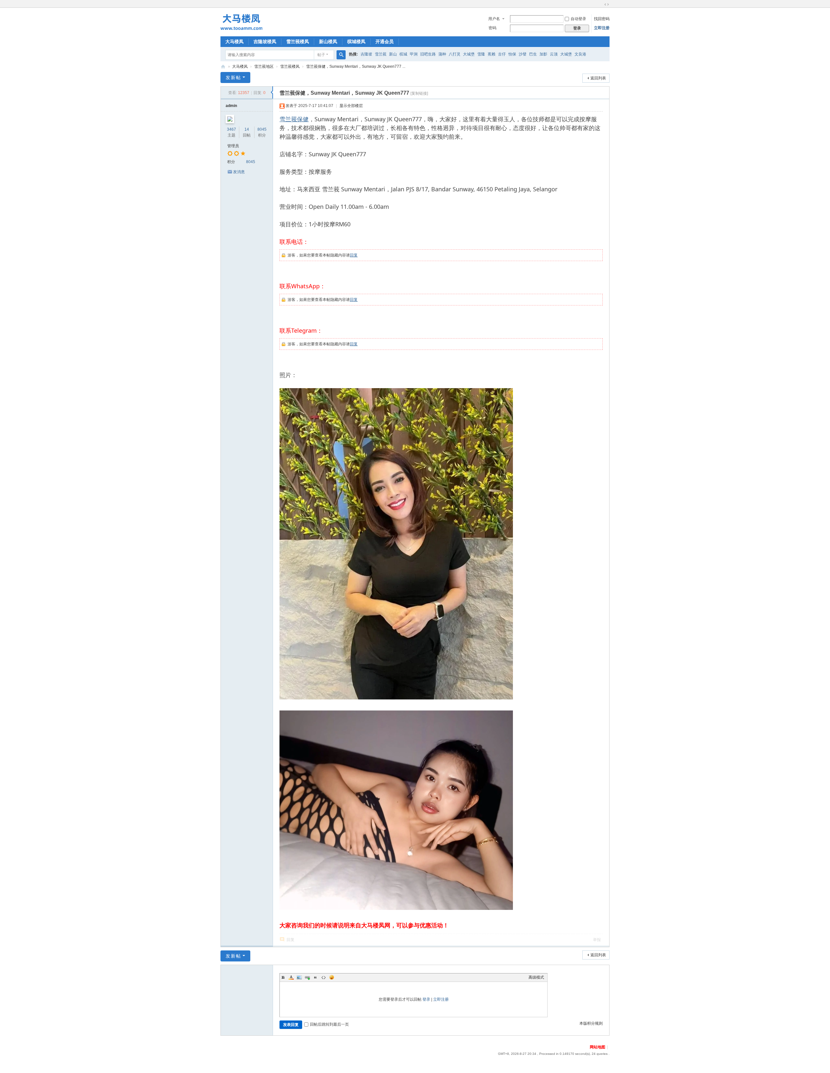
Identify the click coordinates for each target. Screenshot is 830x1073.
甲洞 (414, 54)
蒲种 (442, 54)
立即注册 (602, 28)
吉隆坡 (366, 54)
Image (299, 977)
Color (291, 977)
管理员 (233, 146)
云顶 (554, 54)
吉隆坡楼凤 (265, 41)
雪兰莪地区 (264, 66)
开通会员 (384, 41)
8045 (262, 129)
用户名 (494, 19)
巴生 (533, 54)
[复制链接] (419, 93)
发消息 (239, 172)
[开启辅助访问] (600, 4)
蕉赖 (491, 54)
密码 (492, 28)
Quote (315, 977)
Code (323, 977)
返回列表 (598, 78)
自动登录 (578, 19)
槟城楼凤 (356, 41)
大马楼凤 (234, 41)
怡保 (512, 54)
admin (231, 105)
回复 (354, 255)
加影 (543, 54)
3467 (231, 129)
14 (246, 129)
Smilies (331, 977)
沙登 (523, 54)
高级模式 (536, 977)
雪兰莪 (380, 54)
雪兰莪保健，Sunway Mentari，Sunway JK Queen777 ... (355, 66)
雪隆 (481, 54)
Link (307, 977)
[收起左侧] (272, 92)
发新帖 (233, 77)
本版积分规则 (591, 1023)
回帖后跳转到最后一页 (329, 1024)
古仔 (502, 54)
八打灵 (454, 54)
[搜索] (341, 54)
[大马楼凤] (241, 21)
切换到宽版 (607, 4)
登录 (426, 999)
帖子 (321, 55)
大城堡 (469, 54)
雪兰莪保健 (294, 119)
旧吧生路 (428, 54)
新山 (393, 54)
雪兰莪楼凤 (297, 41)
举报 (597, 939)
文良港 (580, 54)
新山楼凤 (328, 41)
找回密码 (602, 19)
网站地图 (597, 1047)
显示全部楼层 (351, 105)
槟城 (403, 54)
